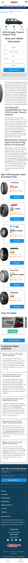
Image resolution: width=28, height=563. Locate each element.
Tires (6, 11)
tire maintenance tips (11, 414)
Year (5, 54)
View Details (13, 331)
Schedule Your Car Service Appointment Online (12, 524)
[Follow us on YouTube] (16, 540)
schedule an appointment (11, 102)
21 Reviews (20, 212)
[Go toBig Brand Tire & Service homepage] (14, 2)
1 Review (19, 298)
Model (5, 49)
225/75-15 (22, 119)
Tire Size (6, 63)
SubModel (6, 59)
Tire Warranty (14, 553)
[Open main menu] (2, 2)
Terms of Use (13, 551)
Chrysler (19, 11)
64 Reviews (20, 234)
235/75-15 (7, 121)
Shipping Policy (21, 551)
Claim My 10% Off (13, 480)
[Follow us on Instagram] (12, 540)
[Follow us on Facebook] (8, 540)
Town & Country (4, 12)
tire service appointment (15, 389)
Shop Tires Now (14, 70)
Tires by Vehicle (12, 11)
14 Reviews (20, 188)
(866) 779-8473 (22, 75)
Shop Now (17, 197)
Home (1, 11)
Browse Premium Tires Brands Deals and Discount (13, 522)
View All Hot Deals (14, 340)
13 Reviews (20, 254)
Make (5, 45)
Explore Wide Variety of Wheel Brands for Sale (12, 520)
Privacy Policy (17, 484)
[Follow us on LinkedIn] (20, 540)
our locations (5, 434)
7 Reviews (19, 277)
